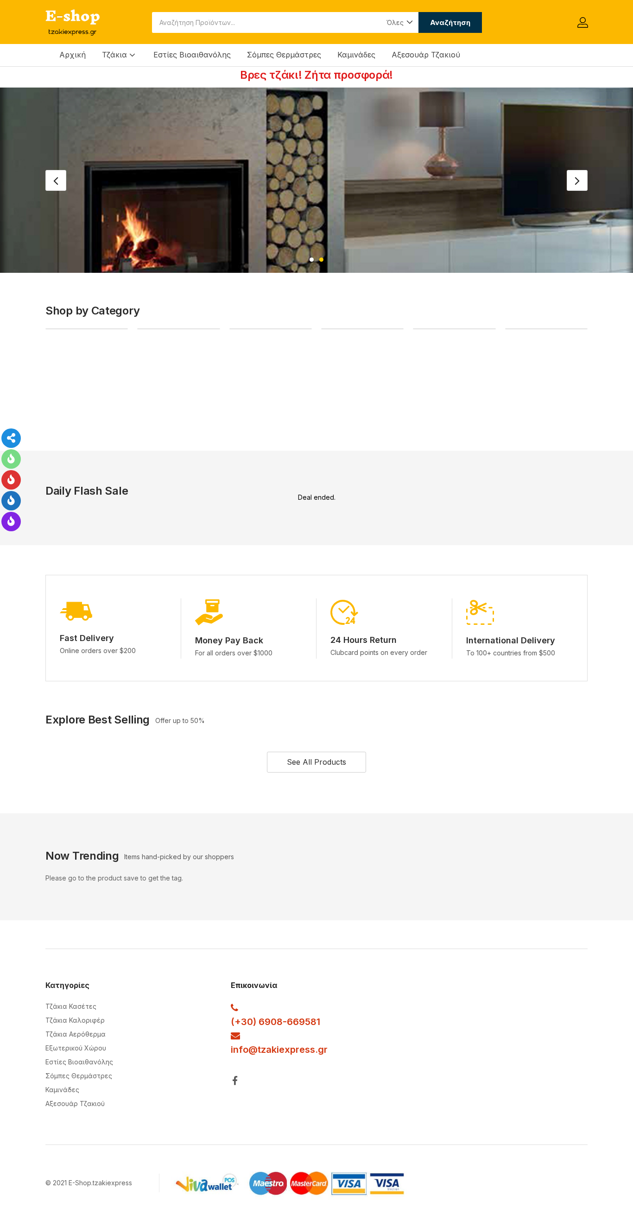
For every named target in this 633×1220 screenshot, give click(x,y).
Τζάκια (115, 54)
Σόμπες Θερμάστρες (284, 54)
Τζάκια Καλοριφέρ (75, 1020)
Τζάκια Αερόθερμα (75, 1034)
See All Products (316, 762)
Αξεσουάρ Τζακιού (426, 54)
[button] (399, 22)
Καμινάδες (356, 54)
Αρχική (72, 54)
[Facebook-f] (235, 1080)
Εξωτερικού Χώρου (75, 1048)
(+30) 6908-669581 (275, 1021)
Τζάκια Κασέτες (70, 1006)
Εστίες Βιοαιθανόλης (192, 54)
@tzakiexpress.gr (288, 1049)
